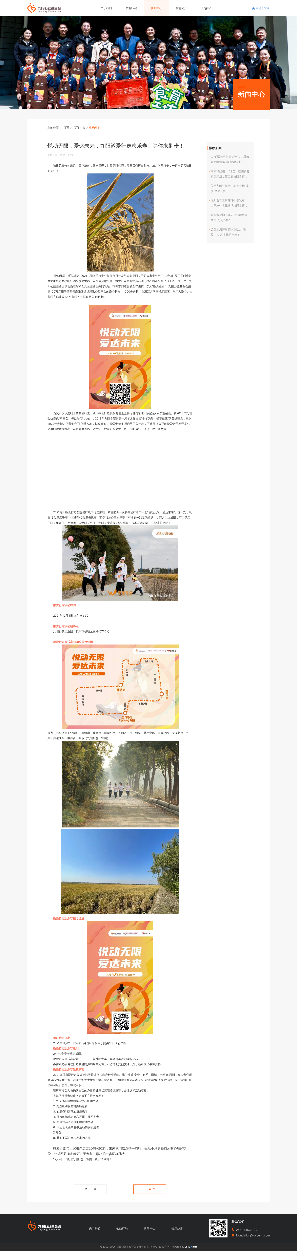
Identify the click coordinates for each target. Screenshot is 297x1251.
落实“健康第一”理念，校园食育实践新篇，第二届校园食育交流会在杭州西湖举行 (230, 174)
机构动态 (94, 127)
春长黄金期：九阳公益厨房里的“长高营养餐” (229, 217)
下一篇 (147, 1189)
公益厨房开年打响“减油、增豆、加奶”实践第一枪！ (228, 232)
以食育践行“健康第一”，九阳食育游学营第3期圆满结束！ (230, 159)
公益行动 (131, 8)
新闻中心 (156, 8)
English (206, 8)
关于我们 (106, 8)
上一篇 (92, 1189)
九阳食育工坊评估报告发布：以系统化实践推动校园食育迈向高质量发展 (229, 203)
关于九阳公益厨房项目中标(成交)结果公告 (230, 188)
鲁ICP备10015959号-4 (157, 1246)
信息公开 (181, 8)
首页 (66, 127)
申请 (259, 8)
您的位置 (53, 127)
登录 (267, 8)
